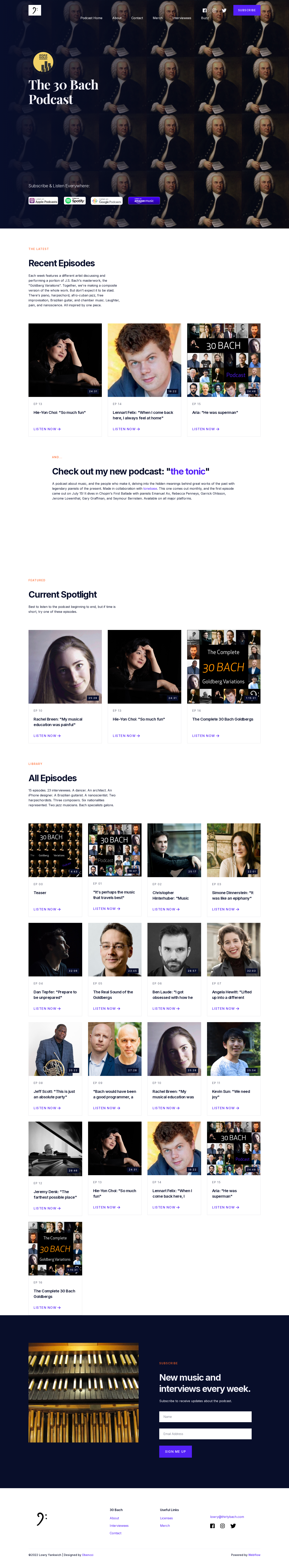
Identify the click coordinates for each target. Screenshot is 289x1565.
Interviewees (181, 18)
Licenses (166, 1518)
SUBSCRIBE (247, 10)
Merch (158, 18)
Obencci (87, 1555)
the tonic (187, 471)
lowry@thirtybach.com (227, 1517)
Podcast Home (91, 18)
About (114, 1518)
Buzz (205, 18)
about (116, 18)
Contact (137, 18)
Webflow (254, 1555)
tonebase (150, 488)
